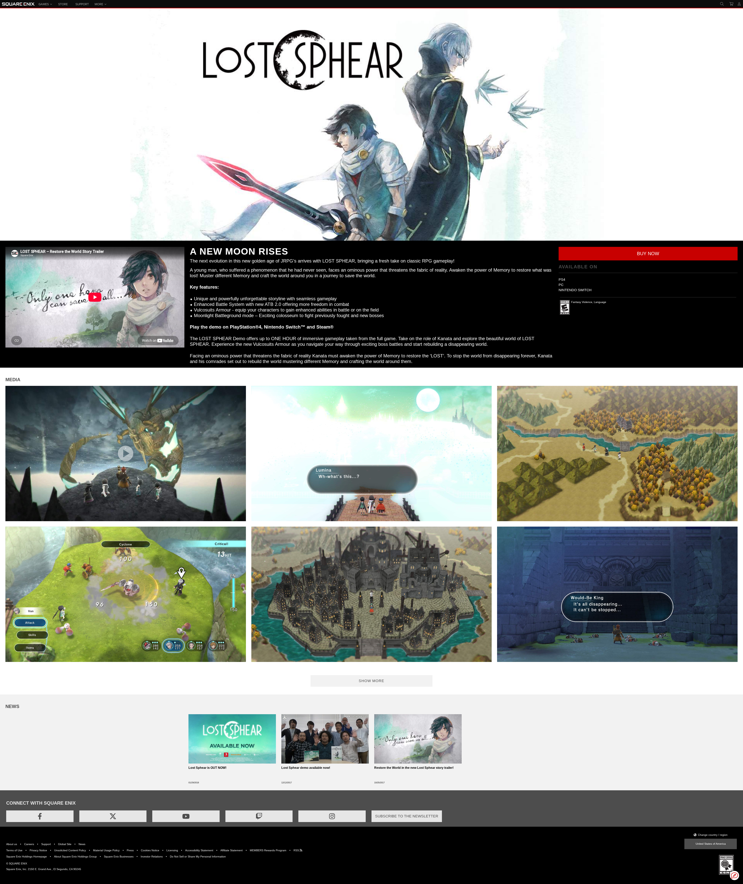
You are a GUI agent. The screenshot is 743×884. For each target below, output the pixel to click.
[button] (648, 253)
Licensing (172, 850)
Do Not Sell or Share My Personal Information (198, 856)
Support (46, 844)
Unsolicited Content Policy (70, 850)
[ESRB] (726, 864)
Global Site (64, 844)
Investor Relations (152, 856)
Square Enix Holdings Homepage (26, 856)
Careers (29, 844)
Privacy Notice (38, 850)
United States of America (711, 843)
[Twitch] (259, 816)
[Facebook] (40, 816)
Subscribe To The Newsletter (406, 816)
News (82, 844)
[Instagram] (332, 816)
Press (130, 850)
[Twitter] (113, 816)
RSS (297, 850)
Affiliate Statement (231, 850)
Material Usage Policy (106, 850)
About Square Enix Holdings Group (75, 856)
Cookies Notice (150, 850)
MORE (99, 4)
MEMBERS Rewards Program (268, 850)
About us (11, 844)
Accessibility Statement (199, 850)
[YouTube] (186, 816)
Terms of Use (14, 850)
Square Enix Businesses (119, 856)
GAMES (44, 4)
